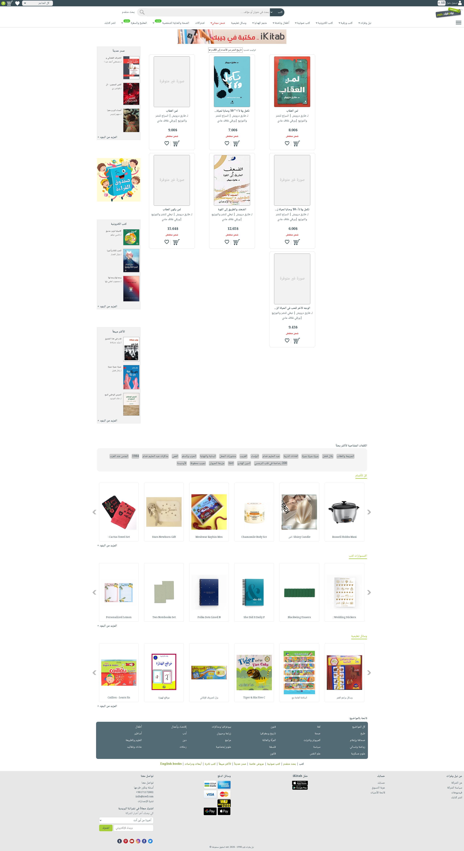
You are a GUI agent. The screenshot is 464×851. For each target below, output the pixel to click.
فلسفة (272, 747)
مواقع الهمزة (164, 698)
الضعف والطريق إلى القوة (232, 209)
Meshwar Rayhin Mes (209, 537)
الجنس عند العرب (119, 456)
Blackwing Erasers (299, 617)
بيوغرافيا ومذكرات (221, 726)
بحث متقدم (289, 764)
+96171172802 (145, 792)
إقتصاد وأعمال (179, 726)
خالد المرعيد (115, 399)
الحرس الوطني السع (113, 395)
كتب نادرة (210, 764)
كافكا (231, 463)
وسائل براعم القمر (345, 698)
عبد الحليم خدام (271, 456)
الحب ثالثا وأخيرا (114, 251)
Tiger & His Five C (254, 698)
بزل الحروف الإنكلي (209, 698)
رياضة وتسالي (357, 747)
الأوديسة (181, 463)
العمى (175, 456)
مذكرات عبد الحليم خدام (155, 456)
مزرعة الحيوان (216, 463)
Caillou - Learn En (119, 698)
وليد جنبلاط (115, 343)
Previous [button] (369, 512)
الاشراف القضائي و (113, 58)
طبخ (363, 733)
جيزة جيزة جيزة (114, 367)
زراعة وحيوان (224, 733)
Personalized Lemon (119, 617)
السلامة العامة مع (299, 698)
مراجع (228, 740)
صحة (317, 733)
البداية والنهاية (208, 456)
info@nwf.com (145, 797)
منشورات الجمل (228, 456)
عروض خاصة (256, 764)
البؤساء (255, 456)
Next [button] (94, 512)
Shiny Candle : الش (299, 537)
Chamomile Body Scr (254, 537)
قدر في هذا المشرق (113, 339)
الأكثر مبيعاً (225, 764)
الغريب (243, 456)
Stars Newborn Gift (164, 537)
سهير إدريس (115, 114)
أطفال (138, 726)
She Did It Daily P (254, 617)
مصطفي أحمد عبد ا (112, 62)
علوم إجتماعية (223, 747)
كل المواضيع (358, 726)
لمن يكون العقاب (172, 209)
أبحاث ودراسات (193, 764)
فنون (273, 726)
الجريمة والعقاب (345, 456)
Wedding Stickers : (344, 617)
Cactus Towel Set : (119, 537)
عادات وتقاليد (134, 747)
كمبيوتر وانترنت (312, 740)
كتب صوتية (273, 764)
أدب (185, 733)
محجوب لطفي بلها (112, 281)
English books (171, 764)
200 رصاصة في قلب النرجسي (270, 463)
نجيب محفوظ (197, 463)
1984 (135, 456)
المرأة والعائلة (269, 740)
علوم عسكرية (358, 753)
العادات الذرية (291, 456)
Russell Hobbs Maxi (344, 537)
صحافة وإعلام (357, 740)
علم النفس (315, 753)
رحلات (183, 747)
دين (185, 740)
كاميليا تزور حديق (113, 231)
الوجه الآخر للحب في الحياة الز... (292, 308)
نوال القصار (115, 254)
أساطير (138, 733)
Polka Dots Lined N (209, 617)
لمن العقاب (292, 111)
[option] (344, 512)
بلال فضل (116, 371)
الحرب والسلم (189, 456)
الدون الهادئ (244, 463)
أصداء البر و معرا (114, 110)
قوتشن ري (116, 88)
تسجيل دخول (451, 3)
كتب (301, 764)
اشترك (105, 828)
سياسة (316, 747)
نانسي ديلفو (115, 235)
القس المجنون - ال (113, 85)
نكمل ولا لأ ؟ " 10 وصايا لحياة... (232, 111)
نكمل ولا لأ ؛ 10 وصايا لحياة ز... (292, 209)
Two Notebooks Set (164, 617)
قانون (273, 753)
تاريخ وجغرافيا (268, 733)
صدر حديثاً (240, 764)
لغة (318, 726)
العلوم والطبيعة (134, 740)
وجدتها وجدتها (114, 278)
